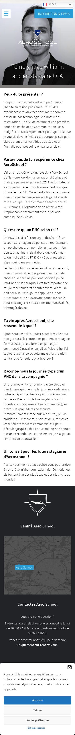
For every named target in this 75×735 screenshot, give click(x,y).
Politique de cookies (36, 728)
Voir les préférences (37, 720)
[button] (69, 667)
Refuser (37, 710)
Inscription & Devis (54, 14)
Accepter (37, 700)
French (51, 4)
